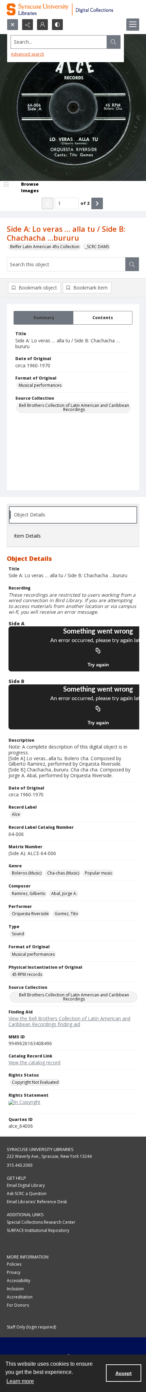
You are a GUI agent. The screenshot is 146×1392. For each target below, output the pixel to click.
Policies (14, 1264)
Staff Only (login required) (31, 1327)
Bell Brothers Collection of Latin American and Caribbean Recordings (74, 407)
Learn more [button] (20, 1381)
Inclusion (15, 1289)
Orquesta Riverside (30, 914)
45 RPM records (27, 974)
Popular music (98, 873)
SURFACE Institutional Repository (38, 1230)
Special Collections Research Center (41, 1222)
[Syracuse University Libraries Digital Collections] (73, 9)
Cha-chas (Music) (63, 873)
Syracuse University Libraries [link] (40, 1149)
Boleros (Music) (26, 873)
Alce (16, 814)
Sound (18, 934)
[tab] (43, 317)
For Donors (18, 1305)
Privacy (13, 1272)
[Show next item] (97, 203)
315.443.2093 (20, 1165)
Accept (123, 1373)
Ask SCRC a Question (27, 1193)
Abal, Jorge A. (64, 893)
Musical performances (40, 385)
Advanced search (27, 54)
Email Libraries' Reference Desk (37, 1202)
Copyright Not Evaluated (35, 1082)
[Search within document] (132, 264)
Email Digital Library (26, 1185)
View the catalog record (34, 1062)
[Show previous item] (47, 203)
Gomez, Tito (66, 914)
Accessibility (18, 1280)
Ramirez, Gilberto (28, 893)
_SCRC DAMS (97, 247)
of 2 (85, 203)
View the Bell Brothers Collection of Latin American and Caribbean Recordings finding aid (69, 1021)
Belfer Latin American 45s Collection (44, 247)
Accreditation (20, 1297)
